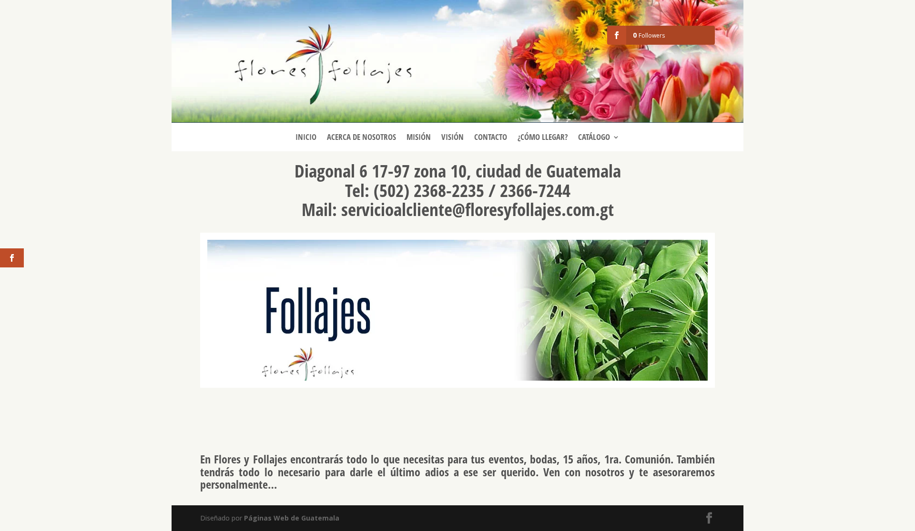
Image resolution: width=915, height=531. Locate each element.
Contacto (490, 138)
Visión (452, 138)
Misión (419, 138)
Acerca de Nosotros (361, 138)
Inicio (305, 138)
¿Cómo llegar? (543, 138)
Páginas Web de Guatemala (291, 517)
